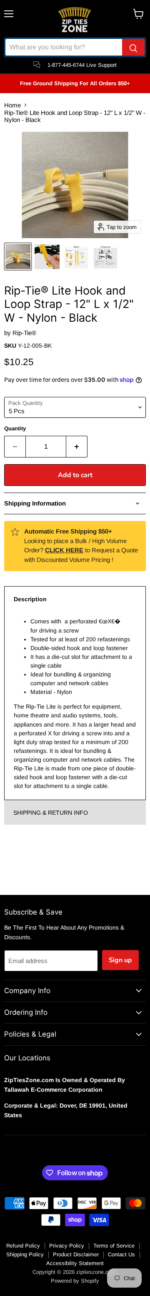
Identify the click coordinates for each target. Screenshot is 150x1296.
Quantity (15, 428)
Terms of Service (114, 1246)
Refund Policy (23, 1246)
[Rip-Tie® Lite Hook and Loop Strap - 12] (18, 256)
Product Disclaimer (76, 1254)
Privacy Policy (66, 1246)
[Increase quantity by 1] (77, 446)
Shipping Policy (25, 1254)
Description (30, 599)
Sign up (120, 960)
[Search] (133, 47)
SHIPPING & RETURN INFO (50, 812)
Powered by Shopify (75, 1281)
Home (12, 105)
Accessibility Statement (75, 1263)
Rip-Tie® (24, 332)
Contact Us (121, 1254)
